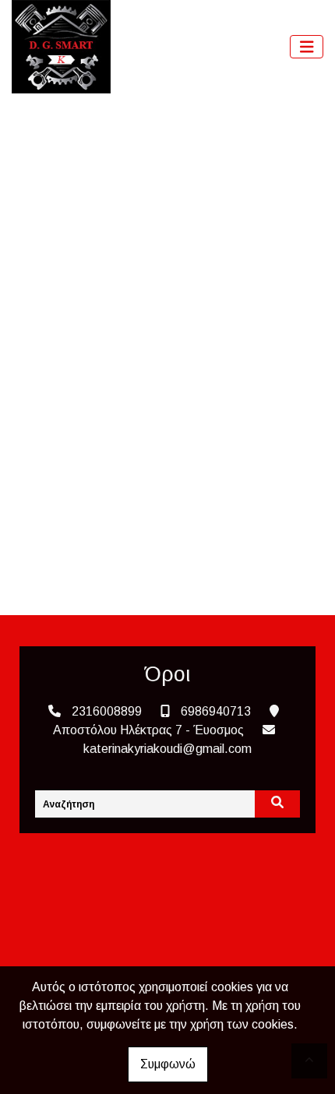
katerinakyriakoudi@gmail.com (167, 748)
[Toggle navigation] (307, 47)
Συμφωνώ (168, 1064)
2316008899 (107, 711)
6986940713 (216, 711)
